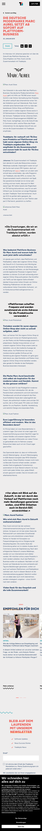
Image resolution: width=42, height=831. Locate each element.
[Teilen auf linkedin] (22, 46)
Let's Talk (34, 4)
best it (17, 171)
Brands (7, 46)
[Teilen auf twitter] (30, 46)
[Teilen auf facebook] (26, 46)
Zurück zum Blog (10, 13)
